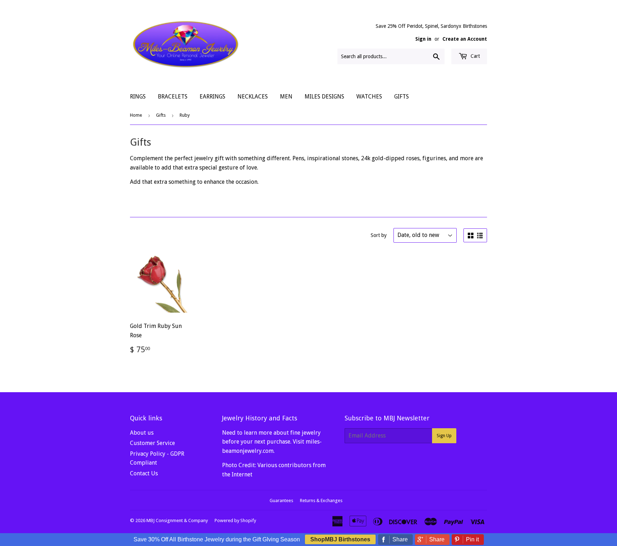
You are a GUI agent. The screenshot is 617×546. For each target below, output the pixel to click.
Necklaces (252, 96)
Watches (369, 96)
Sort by (379, 235)
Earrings (212, 96)
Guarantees (281, 500)
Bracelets (172, 96)
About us (142, 432)
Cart (474, 56)
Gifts (401, 96)
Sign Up (444, 435)
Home (136, 115)
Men (286, 96)
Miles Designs (324, 96)
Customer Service (152, 443)
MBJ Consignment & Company (177, 520)
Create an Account (464, 39)
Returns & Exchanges (321, 500)
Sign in (423, 39)
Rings (138, 96)
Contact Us (144, 473)
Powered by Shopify (235, 520)
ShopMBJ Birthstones (340, 539)
